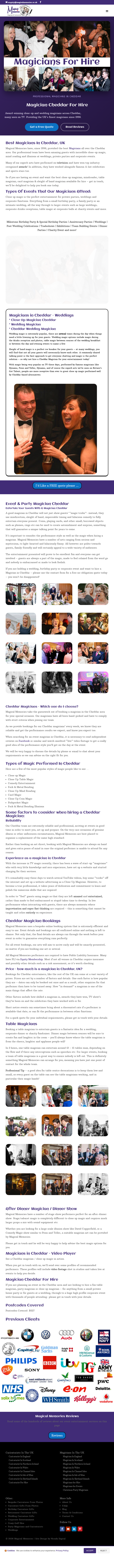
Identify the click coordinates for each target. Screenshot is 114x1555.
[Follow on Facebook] (62, 1529)
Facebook (24, 740)
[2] (21, 633)
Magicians (75, 148)
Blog (64, 1509)
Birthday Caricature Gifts (21, 1509)
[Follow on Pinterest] (80, 1529)
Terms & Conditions (72, 1512)
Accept (89, 1550)
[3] (21, 662)
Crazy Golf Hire (16, 1523)
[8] (93, 1194)
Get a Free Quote (41, 127)
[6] (57, 302)
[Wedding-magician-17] (21, 1135)
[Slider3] (21, 604)
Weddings (13, 1530)
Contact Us (68, 1516)
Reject (103, 1550)
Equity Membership (31, 959)
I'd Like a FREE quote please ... (57, 485)
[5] (93, 1164)
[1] (93, 662)
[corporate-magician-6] (57, 692)
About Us (67, 1502)
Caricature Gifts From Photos (23, 1505)
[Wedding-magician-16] (93, 1105)
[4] (93, 604)
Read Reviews (75, 127)
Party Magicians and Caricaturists (25, 1526)
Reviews (57, 1435)
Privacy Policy (62, 1550)
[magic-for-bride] (21, 1105)
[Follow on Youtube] (68, 1529)
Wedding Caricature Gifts (21, 1516)
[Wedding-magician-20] (57, 1135)
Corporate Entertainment (21, 1519)
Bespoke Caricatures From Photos (25, 1502)
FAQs (65, 1505)
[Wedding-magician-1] (57, 1105)
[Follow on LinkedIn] (74, 1529)
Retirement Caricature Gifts (22, 1512)
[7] (57, 662)
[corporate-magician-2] (93, 692)
